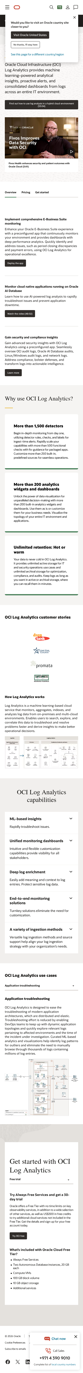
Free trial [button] (15, 1179)
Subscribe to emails (15, 1348)
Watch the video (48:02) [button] (18, 313)
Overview (10, 192)
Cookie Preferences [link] (15, 1342)
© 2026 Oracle (13, 1336)
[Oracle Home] (17, 7)
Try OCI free (18, 1235)
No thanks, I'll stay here (25, 44)
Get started (42, 192)
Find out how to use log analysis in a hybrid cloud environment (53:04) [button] (41, 105)
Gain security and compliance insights (31, 337)
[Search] (51, 7)
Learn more (12, 372)
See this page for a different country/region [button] (37, 54)
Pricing (26, 192)
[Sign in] (67, 7)
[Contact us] (75, 7)
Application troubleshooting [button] (22, 985)
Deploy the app (14, 263)
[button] (7, 7)
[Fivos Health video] (41, 138)
